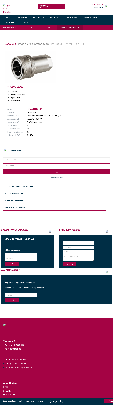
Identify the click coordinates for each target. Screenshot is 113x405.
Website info (72, 17)
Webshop (22, 17)
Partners (10, 22)
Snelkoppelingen (9, 28)
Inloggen (56, 172)
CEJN (5, 387)
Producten (38, 17)
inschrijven (12, 300)
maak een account (57, 177)
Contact (26, 22)
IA (39, 28)
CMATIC (7, 390)
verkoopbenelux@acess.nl (19, 367)
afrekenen (98, 7)
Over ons (54, 17)
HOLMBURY (28, 28)
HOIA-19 (50, 28)
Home (9, 17)
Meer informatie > (37, 401)
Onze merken (90, 17)
